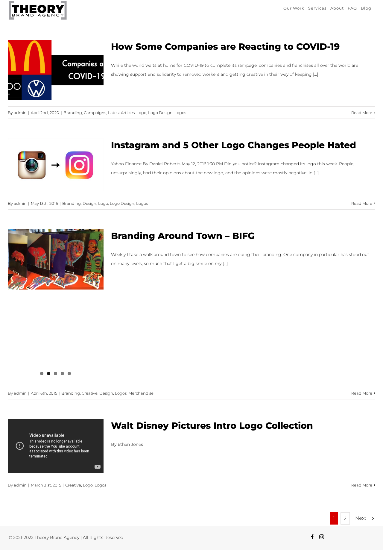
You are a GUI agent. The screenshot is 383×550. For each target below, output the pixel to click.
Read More (361, 112)
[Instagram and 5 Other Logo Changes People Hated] (56, 164)
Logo (141, 112)
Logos (180, 112)
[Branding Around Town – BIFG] (56, 259)
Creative (90, 393)
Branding (72, 112)
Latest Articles (121, 112)
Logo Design (160, 112)
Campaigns (95, 112)
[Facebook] (312, 536)
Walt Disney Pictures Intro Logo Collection (212, 425)
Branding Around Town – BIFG (183, 235)
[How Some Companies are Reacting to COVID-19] (56, 70)
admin (20, 112)
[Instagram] (321, 536)
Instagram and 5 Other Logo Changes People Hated (233, 145)
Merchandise (140, 393)
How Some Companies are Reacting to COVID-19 (225, 46)
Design (89, 203)
